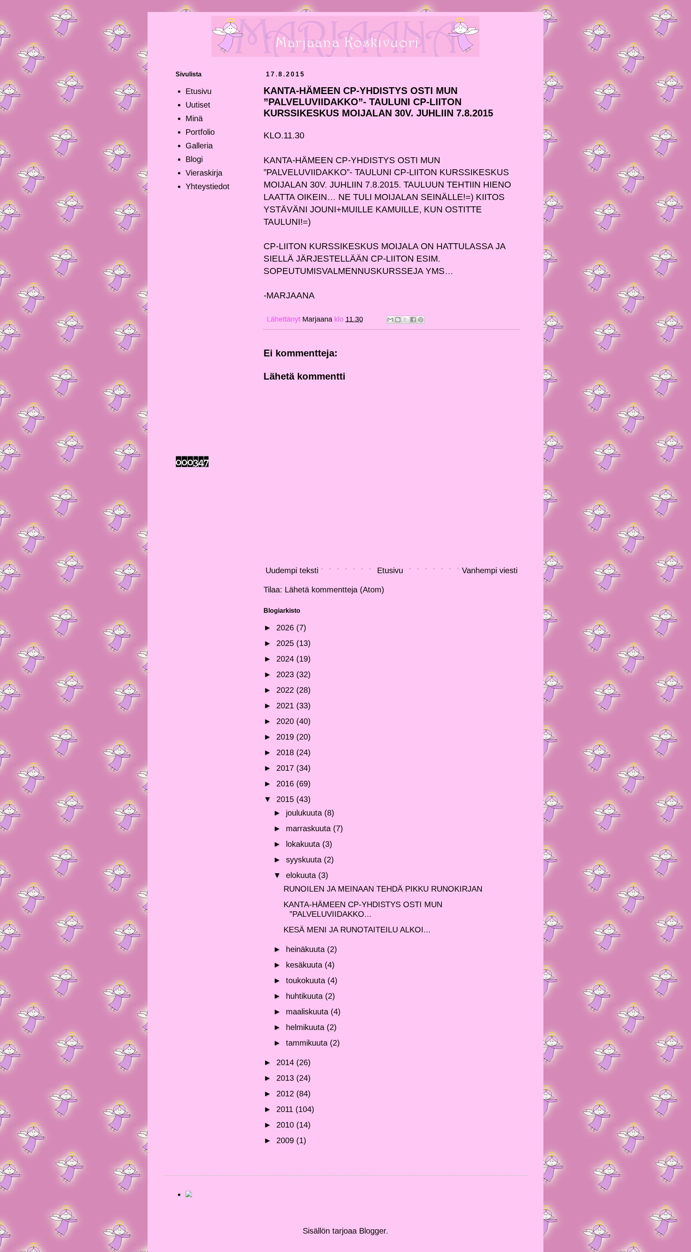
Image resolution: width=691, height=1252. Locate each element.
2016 (286, 783)
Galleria (199, 145)
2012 (286, 1093)
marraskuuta (309, 828)
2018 (286, 752)
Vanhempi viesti (489, 570)
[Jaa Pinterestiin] (421, 320)
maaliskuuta (308, 1011)
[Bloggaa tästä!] (398, 320)
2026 (286, 627)
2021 (286, 705)
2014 (286, 1062)
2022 (286, 690)
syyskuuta (305, 859)
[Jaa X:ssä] (405, 320)
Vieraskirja (204, 172)
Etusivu (390, 570)
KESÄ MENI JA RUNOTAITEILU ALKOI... (357, 929)
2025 (286, 643)
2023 (286, 674)
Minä (194, 118)
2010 (286, 1124)
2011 (286, 1109)
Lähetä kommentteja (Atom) (334, 589)
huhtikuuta (305, 996)
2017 (286, 768)
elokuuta (302, 875)
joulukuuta (305, 812)
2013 (286, 1078)
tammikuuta (308, 1042)
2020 (286, 721)
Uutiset (198, 104)
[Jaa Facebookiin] (413, 320)
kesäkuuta (305, 964)
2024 (286, 658)
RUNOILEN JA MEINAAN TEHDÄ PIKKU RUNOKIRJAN (383, 888)
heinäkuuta (306, 949)
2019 (286, 736)
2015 (286, 799)
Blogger (372, 1230)
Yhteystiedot (208, 186)
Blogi (194, 159)
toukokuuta (307, 980)
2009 (286, 1140)
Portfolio (200, 132)
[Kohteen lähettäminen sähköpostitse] (390, 320)
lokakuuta (304, 844)
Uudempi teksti (292, 570)
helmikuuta (306, 1027)
